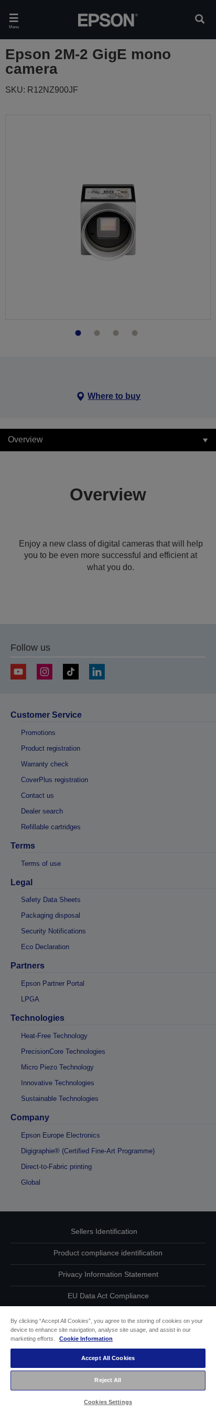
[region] (108, 1359)
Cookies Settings (108, 1402)
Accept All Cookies (108, 1358)
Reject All (107, 1380)
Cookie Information (86, 1338)
